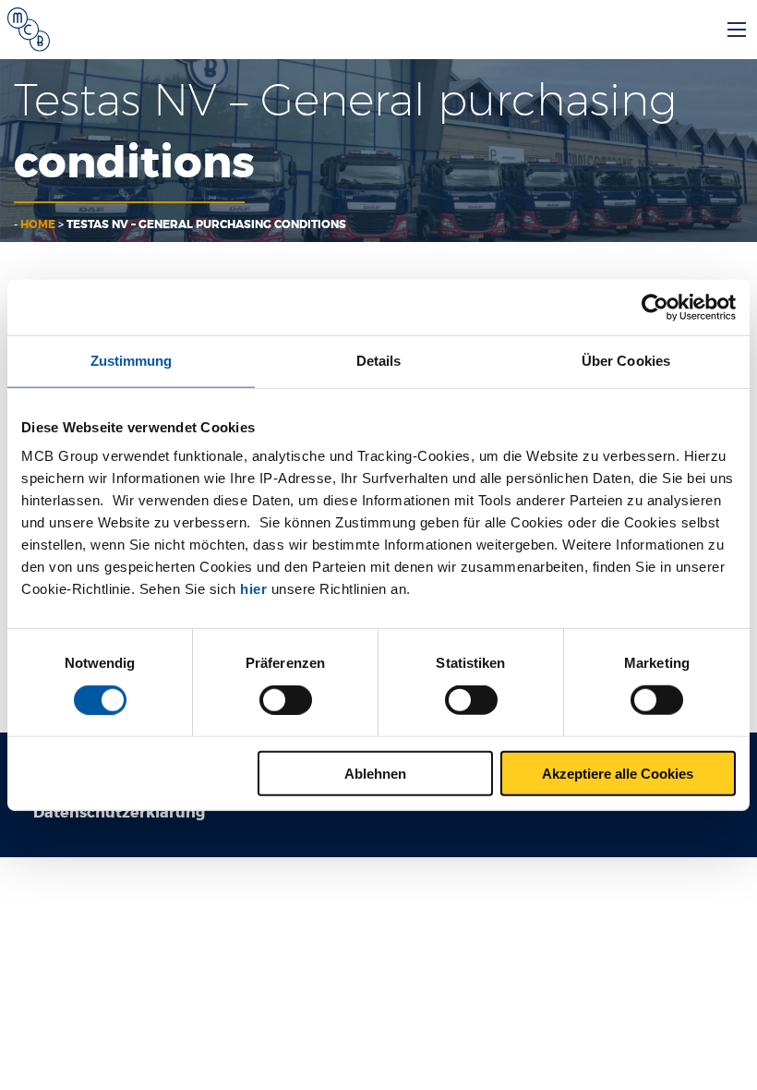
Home (37, 224)
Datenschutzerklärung (119, 812)
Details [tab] (379, 361)
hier (253, 589)
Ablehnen (375, 773)
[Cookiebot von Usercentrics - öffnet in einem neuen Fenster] (655, 307)
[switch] (285, 700)
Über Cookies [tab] (626, 361)
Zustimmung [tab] (131, 361)
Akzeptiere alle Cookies (617, 773)
